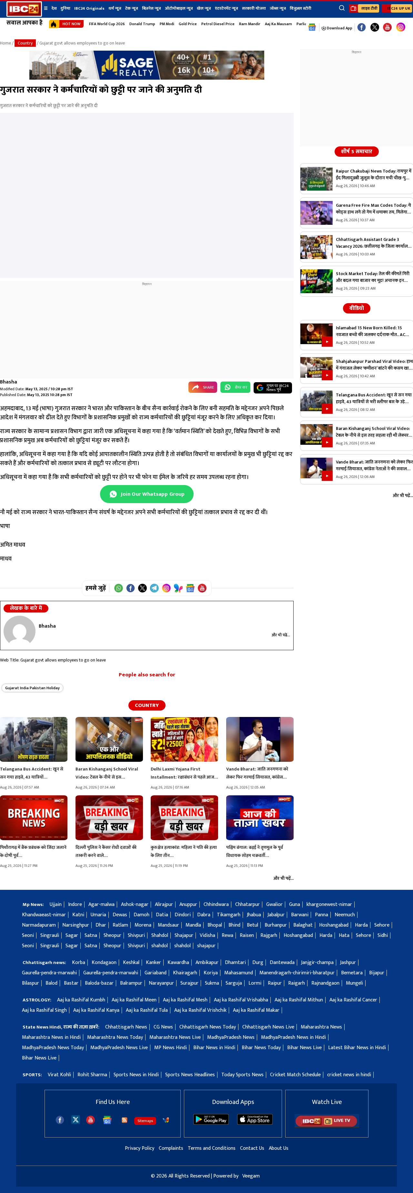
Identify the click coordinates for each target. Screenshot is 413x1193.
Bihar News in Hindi (214, 1047)
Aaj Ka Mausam (278, 24)
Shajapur (184, 935)
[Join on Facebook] (130, 588)
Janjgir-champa (317, 962)
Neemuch (345, 914)
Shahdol (159, 935)
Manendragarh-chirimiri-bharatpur (297, 973)
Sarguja (234, 983)
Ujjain (56, 904)
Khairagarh (185, 973)
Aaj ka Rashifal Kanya (96, 1010)
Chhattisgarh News (126, 1027)
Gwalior (274, 904)
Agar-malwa (101, 904)
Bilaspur (30, 983)
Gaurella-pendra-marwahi (49, 973)
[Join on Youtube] (202, 588)
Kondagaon (104, 962)
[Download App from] (211, 1123)
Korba (78, 962)
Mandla (193, 925)
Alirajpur (164, 904)
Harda (361, 925)
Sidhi (383, 935)
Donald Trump (142, 24)
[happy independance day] (146, 78)
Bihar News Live (304, 1047)
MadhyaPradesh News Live (119, 1047)
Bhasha (8, 382)
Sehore (381, 925)
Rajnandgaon (325, 983)
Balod (51, 983)
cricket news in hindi (349, 1074)
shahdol (159, 945)
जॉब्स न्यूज (278, 8)
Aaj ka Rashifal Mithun (299, 1000)
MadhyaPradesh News (231, 1037)
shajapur (206, 945)
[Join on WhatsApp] (119, 588)
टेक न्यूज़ (131, 8)
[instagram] (400, 27)
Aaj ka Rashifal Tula (147, 1010)
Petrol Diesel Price (218, 24)
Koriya (211, 973)
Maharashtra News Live (175, 1037)
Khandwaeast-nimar (44, 914)
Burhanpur (276, 925)
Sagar (71, 935)
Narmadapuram (39, 925)
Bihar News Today (261, 1047)
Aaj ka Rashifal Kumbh (81, 1000)
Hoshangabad (333, 925)
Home (5, 43)
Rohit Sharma (92, 1074)
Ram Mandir (249, 24)
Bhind (234, 925)
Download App (339, 28)
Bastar (71, 983)
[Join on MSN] (178, 588)
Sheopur (112, 935)
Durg (257, 962)
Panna (321, 914)
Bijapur (376, 973)
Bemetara (352, 973)
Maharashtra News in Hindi (51, 1037)
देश (54, 8)
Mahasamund (238, 973)
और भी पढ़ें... (281, 635)
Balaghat (303, 925)
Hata (344, 935)
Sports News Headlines (190, 1074)
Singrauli (49, 935)
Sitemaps (145, 1121)
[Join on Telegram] (154, 588)
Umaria (98, 914)
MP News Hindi (170, 1047)
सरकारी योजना (254, 8)
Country (25, 43)
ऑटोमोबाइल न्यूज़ (179, 8)
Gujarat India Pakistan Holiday (32, 688)
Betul (252, 925)
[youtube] (387, 27)
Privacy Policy (139, 1148)
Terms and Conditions (212, 1148)
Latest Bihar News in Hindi (357, 1047)
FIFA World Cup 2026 (107, 24)
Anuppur (188, 904)
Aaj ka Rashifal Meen (134, 1000)
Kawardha (178, 962)
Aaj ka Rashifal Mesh (185, 1000)
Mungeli (354, 983)
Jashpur (348, 962)
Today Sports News (242, 1074)
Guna (294, 904)
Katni (78, 914)
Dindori (183, 914)
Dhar (101, 925)
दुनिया (65, 8)
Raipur (275, 983)
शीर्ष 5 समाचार (356, 151)
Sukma (212, 983)
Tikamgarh (228, 914)
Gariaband (155, 973)
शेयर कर (241, 387)
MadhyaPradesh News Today (53, 1047)
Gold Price (188, 24)
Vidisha (207, 935)
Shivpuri (136, 935)
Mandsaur (168, 925)
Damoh (141, 914)
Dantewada (282, 962)
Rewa (227, 935)
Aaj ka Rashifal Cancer (353, 1000)
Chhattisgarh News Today (207, 1027)
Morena (143, 925)
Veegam (251, 1176)
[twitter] (75, 1119)
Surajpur (189, 983)
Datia (162, 914)
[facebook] (60, 1120)
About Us (278, 1148)
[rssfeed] (124, 1120)
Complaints (171, 1148)
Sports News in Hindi (136, 1074)
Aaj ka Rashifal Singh (44, 1010)
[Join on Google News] (190, 588)
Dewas (120, 914)
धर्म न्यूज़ (114, 8)
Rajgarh (268, 935)
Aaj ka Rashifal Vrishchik (200, 1010)
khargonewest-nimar (329, 904)
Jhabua (254, 914)
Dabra (203, 914)
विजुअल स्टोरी (300, 8)
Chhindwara (216, 904)
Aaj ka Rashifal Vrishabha (241, 1000)
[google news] (312, 27)
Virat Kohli (59, 1074)
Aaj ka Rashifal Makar (256, 1010)
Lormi (254, 983)
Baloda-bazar (99, 983)
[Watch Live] (327, 1126)
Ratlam (120, 925)
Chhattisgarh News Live (268, 1027)
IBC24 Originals (89, 8)
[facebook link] (361, 27)
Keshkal (131, 962)
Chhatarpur (247, 904)
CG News (163, 1027)
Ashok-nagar (134, 904)
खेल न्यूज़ (204, 8)
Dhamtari (235, 962)
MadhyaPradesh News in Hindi (293, 1037)
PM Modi (167, 24)
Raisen (247, 935)
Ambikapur (207, 962)
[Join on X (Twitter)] (142, 588)
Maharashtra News (321, 1027)
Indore (75, 904)
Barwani (299, 914)
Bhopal (214, 925)
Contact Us (252, 1148)
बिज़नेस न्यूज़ (151, 8)
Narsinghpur (75, 925)
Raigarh (296, 983)
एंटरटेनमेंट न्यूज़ (226, 8)
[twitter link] (374, 27)
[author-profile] (19, 631)
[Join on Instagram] (166, 588)
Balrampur (131, 983)
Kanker (153, 962)
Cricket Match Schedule (295, 1074)
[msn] (165, 1120)
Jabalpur (276, 914)
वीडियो (356, 308)
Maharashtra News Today (115, 1037)
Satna (91, 935)
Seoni (28, 935)
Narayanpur (161, 983)
